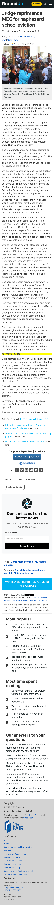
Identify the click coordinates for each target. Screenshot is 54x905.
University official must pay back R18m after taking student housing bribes (29, 627)
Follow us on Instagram (13, 867)
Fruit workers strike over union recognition (27, 715)
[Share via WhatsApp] (26, 471)
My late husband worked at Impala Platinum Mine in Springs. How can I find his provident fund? (25, 766)
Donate (36, 4)
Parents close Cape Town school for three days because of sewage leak (29, 667)
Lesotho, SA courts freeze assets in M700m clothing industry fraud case (29, 638)
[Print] (36, 471)
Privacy (7, 843)
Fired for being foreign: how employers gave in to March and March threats (28, 649)
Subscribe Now (27, 546)
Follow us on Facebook (13, 861)
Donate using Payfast (27, 456)
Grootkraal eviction (34, 419)
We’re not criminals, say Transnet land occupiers (28, 708)
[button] (50, 4)
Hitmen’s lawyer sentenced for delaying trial (27, 700)
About (6, 840)
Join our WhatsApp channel (15, 874)
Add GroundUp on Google (24, 44)
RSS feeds (8, 850)
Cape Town (12, 40)
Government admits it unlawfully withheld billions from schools (28, 692)
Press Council (35, 815)
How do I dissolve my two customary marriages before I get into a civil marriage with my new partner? (25, 747)
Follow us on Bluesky (12, 864)
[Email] (31, 471)
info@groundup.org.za (13, 887)
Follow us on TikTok (12, 857)
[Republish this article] (41, 471)
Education (31, 479)
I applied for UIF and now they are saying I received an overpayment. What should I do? (27, 791)
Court (19, 479)
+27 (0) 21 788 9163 (12, 890)
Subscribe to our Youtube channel (18, 871)
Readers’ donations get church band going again (27, 658)
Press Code (28, 818)
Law (4, 40)
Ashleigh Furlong (27, 36)
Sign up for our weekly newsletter (18, 847)
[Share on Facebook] (17, 471)
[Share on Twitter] (22, 471)
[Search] (45, 4)
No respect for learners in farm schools (24, 441)
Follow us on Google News (15, 854)
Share (6, 44)
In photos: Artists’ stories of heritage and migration (25, 723)
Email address (11, 532)
